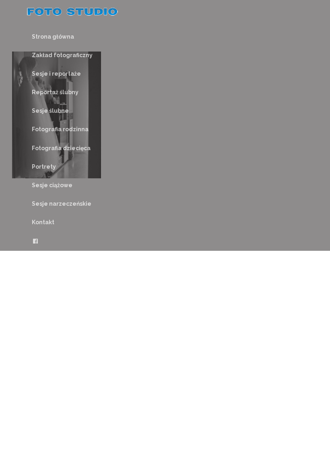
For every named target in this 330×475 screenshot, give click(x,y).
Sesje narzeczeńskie (61, 203)
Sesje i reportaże (56, 73)
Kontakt (43, 222)
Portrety (44, 166)
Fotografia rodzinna (60, 129)
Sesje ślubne (50, 110)
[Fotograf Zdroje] (72, 13)
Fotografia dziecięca (61, 148)
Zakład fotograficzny (62, 55)
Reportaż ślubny (55, 92)
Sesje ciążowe (52, 185)
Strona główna (53, 36)
